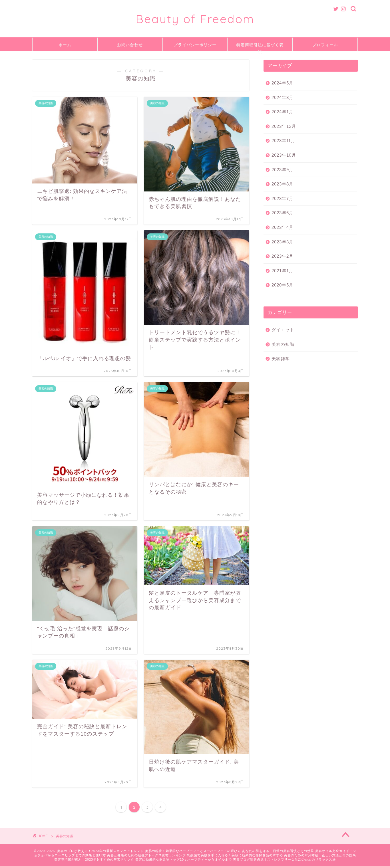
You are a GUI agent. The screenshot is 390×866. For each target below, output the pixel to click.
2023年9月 (282, 169)
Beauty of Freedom (195, 18)
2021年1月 (282, 270)
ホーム (65, 44)
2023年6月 (282, 212)
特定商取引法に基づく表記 (260, 46)
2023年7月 (282, 198)
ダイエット (283, 329)
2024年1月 (282, 111)
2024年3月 (282, 97)
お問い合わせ (130, 44)
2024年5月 (282, 82)
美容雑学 (281, 358)
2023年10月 (284, 155)
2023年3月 (282, 241)
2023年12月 (284, 126)
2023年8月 (282, 183)
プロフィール (325, 44)
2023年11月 (283, 140)
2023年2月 (282, 256)
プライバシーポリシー (195, 44)
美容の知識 (283, 344)
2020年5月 (282, 284)
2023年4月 (282, 227)
